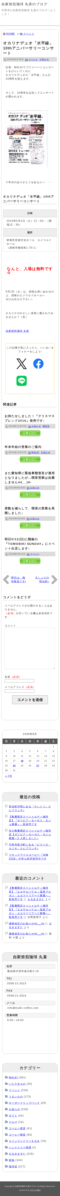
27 (37, 765)
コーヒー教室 (17, 1134)
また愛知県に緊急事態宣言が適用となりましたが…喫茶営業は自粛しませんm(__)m (30, 477)
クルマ (13, 1122)
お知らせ (44, 59)
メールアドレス (20, 687)
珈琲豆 (46, 426)
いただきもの (17, 1084)
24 (14, 765)
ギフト (13, 1115)
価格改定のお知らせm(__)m (26, 923)
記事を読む (30, 433)
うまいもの (16, 1096)
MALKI (35, 452)
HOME (10, 33)
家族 (11, 1160)
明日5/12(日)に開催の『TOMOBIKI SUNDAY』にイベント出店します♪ (30, 544)
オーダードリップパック (24, 1103)
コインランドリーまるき (24, 1141)
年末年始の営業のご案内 (23, 447)
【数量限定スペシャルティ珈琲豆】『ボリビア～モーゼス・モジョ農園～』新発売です (30, 820)
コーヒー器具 (17, 1128)
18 (22, 761)
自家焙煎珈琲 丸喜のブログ (24, 4)
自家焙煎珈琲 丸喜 (17, 331)
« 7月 (8, 776)
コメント (10, 625)
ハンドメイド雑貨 (20, 1147)
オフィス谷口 (35, 1190)
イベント (28, 33)
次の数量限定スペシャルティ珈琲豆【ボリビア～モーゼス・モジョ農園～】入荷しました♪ (30, 834)
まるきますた (36, 899)
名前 (13, 676)
